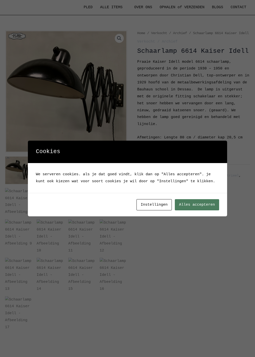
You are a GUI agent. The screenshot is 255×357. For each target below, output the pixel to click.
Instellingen (154, 205)
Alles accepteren (197, 205)
